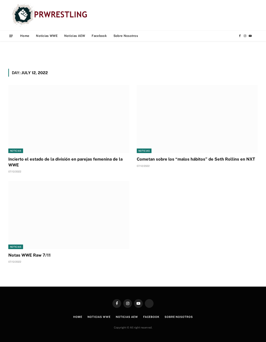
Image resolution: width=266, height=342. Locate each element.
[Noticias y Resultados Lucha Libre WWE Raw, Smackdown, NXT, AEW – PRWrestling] (50, 15)
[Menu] (11, 36)
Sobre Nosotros (125, 35)
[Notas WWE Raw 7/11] (68, 215)
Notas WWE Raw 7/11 (29, 255)
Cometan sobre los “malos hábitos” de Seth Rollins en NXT (196, 159)
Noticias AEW (74, 35)
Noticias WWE (47, 35)
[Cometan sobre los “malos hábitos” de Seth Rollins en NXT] (197, 119)
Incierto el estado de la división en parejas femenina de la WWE (65, 162)
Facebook (99, 35)
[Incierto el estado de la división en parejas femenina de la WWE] (68, 119)
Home (24, 35)
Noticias (15, 151)
